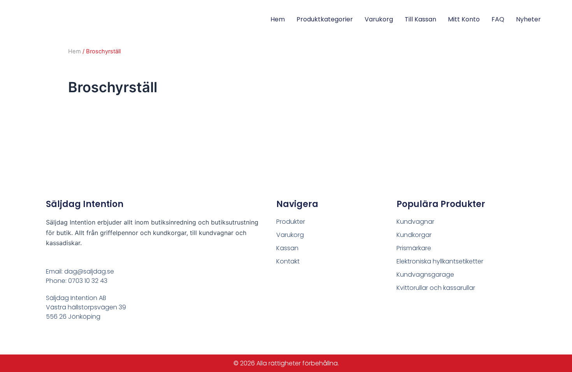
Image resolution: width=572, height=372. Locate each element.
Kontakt (288, 261)
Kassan (287, 248)
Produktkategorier (325, 19)
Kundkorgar (414, 234)
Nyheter (528, 19)
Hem (277, 19)
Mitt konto (464, 19)
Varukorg (379, 19)
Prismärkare (414, 248)
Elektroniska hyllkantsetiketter (440, 261)
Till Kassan (420, 19)
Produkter (290, 221)
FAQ (497, 19)
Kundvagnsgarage (425, 274)
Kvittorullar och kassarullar (436, 287)
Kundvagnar (415, 221)
